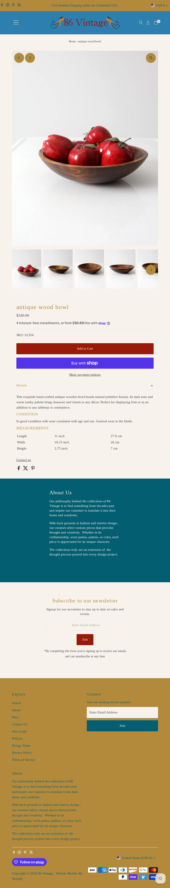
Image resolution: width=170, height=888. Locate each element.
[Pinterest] (13, 5)
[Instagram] (7, 5)
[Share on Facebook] (19, 469)
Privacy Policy (22, 752)
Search (16, 703)
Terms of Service (23, 759)
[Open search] (141, 23)
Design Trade (21, 745)
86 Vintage (45, 873)
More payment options (84, 374)
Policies (17, 738)
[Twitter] (19, 5)
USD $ (160, 5)
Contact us (23, 460)
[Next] (30, 58)
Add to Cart (85, 348)
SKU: (20, 335)
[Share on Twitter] (26, 469)
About (16, 710)
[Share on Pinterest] (33, 469)
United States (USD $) (137, 858)
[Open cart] (155, 23)
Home (72, 41)
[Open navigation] (16, 22)
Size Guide (19, 731)
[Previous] (19, 58)
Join (85, 639)
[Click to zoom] (151, 58)
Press (15, 717)
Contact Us (19, 724)
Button (58, 565)
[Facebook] (2, 5)
